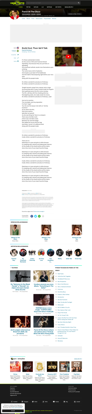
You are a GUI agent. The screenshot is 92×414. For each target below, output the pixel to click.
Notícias (49, 7)
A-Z (43, 7)
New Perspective (62, 281)
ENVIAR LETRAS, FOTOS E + (75, 14)
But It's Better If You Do (64, 307)
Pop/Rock (39, 14)
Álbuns (28, 18)
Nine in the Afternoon (63, 284)
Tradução (14, 50)
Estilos (36, 7)
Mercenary (60, 341)
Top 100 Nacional (14, 391)
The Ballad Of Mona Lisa (64, 279)
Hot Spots (58, 7)
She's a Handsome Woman (64, 286)
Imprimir (15, 61)
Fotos (32, 18)
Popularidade (47, 18)
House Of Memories (62, 338)
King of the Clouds (62, 312)
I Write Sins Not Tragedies (64, 276)
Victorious (60, 289)
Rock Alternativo (26, 14)
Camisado (60, 335)
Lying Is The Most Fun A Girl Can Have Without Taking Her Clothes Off (67, 318)
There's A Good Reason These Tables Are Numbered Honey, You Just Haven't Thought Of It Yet (68, 331)
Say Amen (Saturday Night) (64, 322)
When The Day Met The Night (65, 302)
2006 (29, 193)
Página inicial (24, 15)
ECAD (23, 194)
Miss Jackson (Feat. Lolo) (64, 310)
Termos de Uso (72, 390)
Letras (23, 18)
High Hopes (61, 273)
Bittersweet (61, 305)
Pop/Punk (33, 14)
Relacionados (39, 18)
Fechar (13, 410)
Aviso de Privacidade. (17, 407)
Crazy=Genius (61, 324)
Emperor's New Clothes (63, 294)
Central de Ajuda (72, 388)
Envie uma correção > (39, 211)
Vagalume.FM (68, 7)
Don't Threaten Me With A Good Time (67, 327)
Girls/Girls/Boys (62, 292)
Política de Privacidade (74, 391)
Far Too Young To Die (63, 315)
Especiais (12, 388)
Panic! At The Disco (31, 11)
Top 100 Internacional (15, 393)
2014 (37, 193)
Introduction (61, 297)
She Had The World (62, 299)
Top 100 (28, 7)
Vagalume (17, 3)
